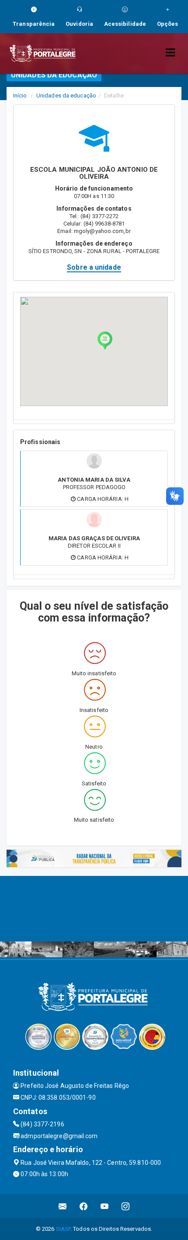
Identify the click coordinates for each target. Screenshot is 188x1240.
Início (20, 95)
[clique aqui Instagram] (125, 1206)
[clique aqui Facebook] (83, 1206)
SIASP (63, 1229)
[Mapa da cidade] (94, 908)
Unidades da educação (66, 95)
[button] (105, 340)
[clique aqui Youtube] (104, 1206)
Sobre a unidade (94, 267)
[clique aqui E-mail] (62, 1206)
